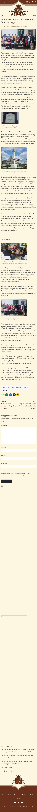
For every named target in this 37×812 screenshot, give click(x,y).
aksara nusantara (16, 387)
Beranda (4, 795)
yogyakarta (5, 390)
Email (3, 456)
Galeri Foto (32, 795)
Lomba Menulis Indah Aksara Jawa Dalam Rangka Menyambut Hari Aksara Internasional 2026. (19, 751)
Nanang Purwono (15, 26)
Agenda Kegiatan (22, 795)
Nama (3, 448)
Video (18, 798)
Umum (3, 384)
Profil (9, 795)
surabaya (26, 387)
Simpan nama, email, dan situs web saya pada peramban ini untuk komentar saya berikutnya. (15, 475)
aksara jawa (6, 387)
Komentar (4, 426)
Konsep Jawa (8, 767)
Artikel (14, 795)
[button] (2, 16)
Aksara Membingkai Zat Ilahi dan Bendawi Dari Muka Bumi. (18, 757)
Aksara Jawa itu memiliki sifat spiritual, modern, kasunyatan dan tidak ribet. (19, 763)
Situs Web (4, 463)
